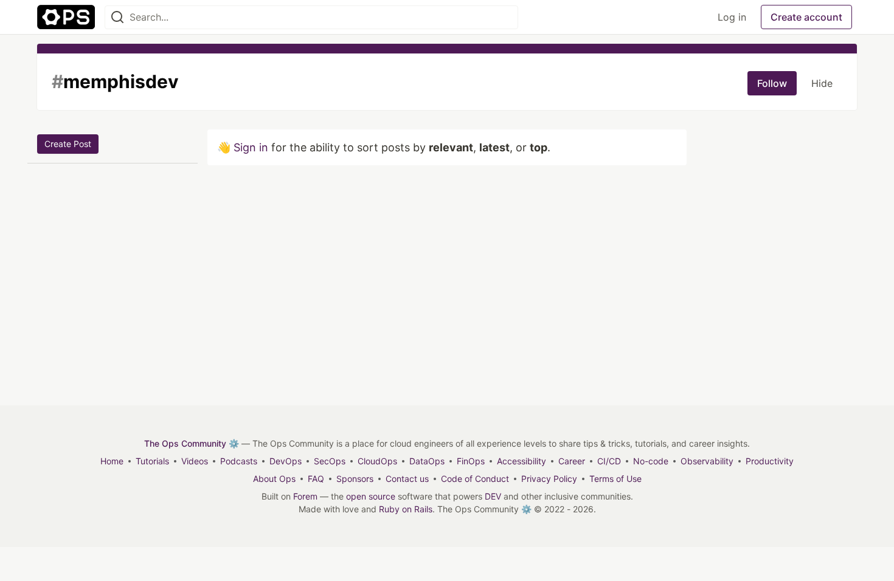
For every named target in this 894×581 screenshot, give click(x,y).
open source (370, 496)
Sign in (251, 147)
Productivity (770, 461)
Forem (305, 496)
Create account (806, 17)
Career (571, 461)
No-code (650, 461)
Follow (772, 83)
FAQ (316, 478)
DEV (493, 496)
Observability (707, 461)
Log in (732, 17)
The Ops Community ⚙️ (191, 443)
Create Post (67, 144)
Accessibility (521, 461)
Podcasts (238, 461)
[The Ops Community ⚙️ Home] (66, 17)
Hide (822, 83)
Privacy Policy (549, 478)
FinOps (471, 461)
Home (111, 461)
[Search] (117, 17)
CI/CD (609, 461)
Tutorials (152, 461)
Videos (194, 461)
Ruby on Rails (405, 509)
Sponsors (354, 478)
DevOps (285, 461)
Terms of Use (615, 478)
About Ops (274, 478)
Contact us (407, 478)
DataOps (427, 461)
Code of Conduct (475, 478)
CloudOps (377, 461)
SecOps (329, 461)
